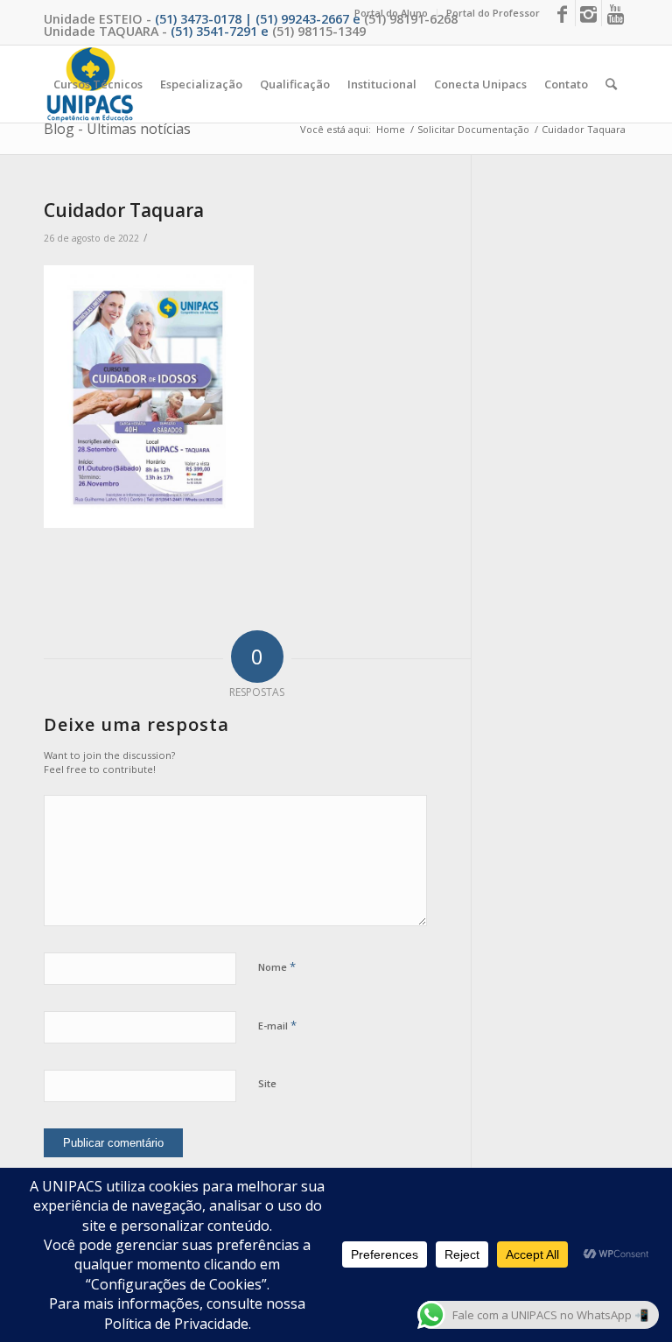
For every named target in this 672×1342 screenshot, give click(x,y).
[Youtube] (615, 13)
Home (390, 129)
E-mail (277, 1025)
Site (267, 1083)
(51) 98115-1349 (319, 31)
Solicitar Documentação (473, 129)
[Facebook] (562, 13)
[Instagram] (588, 13)
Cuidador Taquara (124, 210)
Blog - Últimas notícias (117, 128)
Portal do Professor (493, 12)
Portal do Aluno (391, 12)
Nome (277, 966)
